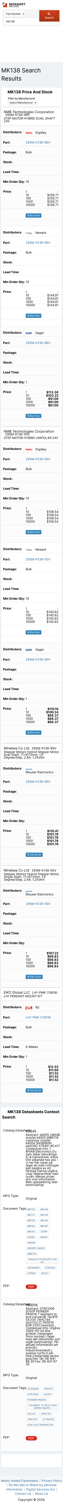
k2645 (31, 1237)
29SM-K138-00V (38, 459)
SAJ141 (31, 1413)
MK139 (31, 1220)
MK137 (31, 1214)
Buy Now (35, 215)
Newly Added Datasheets (19, 1481)
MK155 (31, 1231)
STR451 (31, 1273)
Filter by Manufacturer (21, 98)
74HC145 (46, 1413)
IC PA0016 (48, 1419)
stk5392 (50, 1267)
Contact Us (23, 1494)
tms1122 (32, 1419)
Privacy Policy (52, 1481)
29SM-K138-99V (38, 142)
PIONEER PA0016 (36, 1399)
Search (49, 17)
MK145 (44, 1225)
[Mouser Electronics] (30, 769)
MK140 (44, 1220)
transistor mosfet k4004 (42, 1260)
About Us (41, 1494)
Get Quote (35, 854)
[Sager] (30, 333)
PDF (31, 1286)
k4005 (43, 1237)
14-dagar (33, 1388)
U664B (31, 1242)
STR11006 (32, 1394)
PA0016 (48, 1388)
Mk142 (31, 1225)
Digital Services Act (40, 1489)
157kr (44, 1231)
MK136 (44, 1209)
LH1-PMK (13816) (38, 1017)
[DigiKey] (30, 132)
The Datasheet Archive (14, 5)
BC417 (45, 1273)
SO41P (47, 1394)
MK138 (44, 1214)
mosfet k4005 (36, 1248)
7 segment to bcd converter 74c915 (42, 1406)
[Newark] (30, 233)
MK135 (31, 1209)
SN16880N (33, 1267)
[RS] (30, 1007)
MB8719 (31, 1253)
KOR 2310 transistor (40, 1424)
